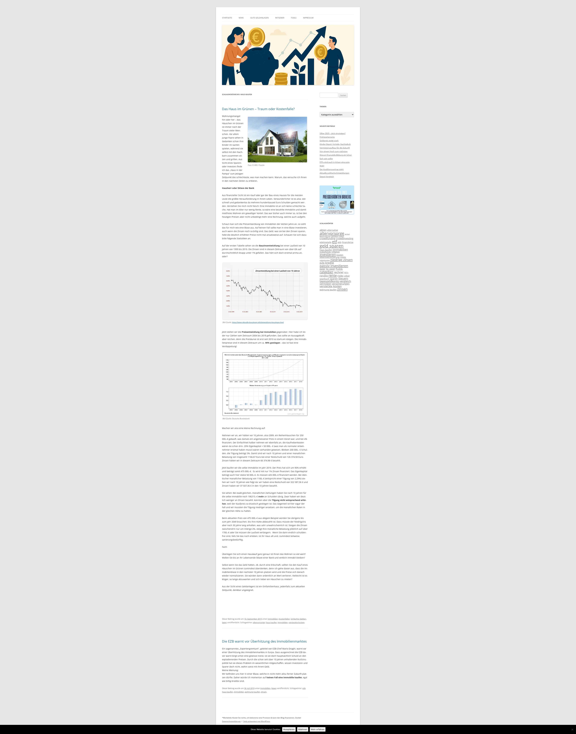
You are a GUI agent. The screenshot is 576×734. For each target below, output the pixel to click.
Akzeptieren (289, 729)
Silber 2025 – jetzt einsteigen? (333, 133)
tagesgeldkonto (329, 281)
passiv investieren (334, 265)
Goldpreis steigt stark (329, 140)
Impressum (308, 17)
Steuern (343, 278)
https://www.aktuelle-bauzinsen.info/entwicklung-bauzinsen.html (258, 322)
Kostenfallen (284, 619)
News (241, 17)
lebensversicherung (330, 257)
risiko (340, 275)
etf (334, 241)
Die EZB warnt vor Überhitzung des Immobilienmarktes (264, 641)
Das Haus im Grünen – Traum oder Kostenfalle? (258, 109)
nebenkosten (325, 260)
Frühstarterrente (327, 137)
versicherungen (341, 283)
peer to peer (327, 269)
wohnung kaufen (252, 692)
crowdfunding (327, 238)
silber (347, 275)
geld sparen (332, 246)
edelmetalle (326, 242)
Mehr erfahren (317, 729)
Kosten (339, 254)
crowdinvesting (344, 238)
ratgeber (326, 271)
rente (332, 275)
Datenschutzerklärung (231, 721)
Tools (294, 17)
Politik (339, 269)
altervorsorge (259, 622)
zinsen (264, 692)
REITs (346, 273)
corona (334, 236)
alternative (332, 230)
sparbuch (324, 278)
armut (347, 234)
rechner (339, 272)
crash (341, 236)
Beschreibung (325, 236)
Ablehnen (302, 729)
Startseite (227, 17)
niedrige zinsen (341, 260)
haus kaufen (271, 622)
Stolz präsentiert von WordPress (256, 721)
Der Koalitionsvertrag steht (332, 169)
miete (343, 257)
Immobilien (273, 619)
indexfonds (325, 251)
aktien (323, 230)
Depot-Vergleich (327, 176)
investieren (328, 254)
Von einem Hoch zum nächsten (334, 151)
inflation (336, 251)
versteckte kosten (296, 622)
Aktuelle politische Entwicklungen (334, 173)
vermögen (325, 283)
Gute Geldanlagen (259, 17)
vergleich (345, 281)
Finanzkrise (347, 242)
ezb (304, 688)
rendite (324, 275)
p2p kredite (327, 263)
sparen (334, 278)
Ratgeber (279, 17)
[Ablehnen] (572, 729)
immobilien (283, 622)
